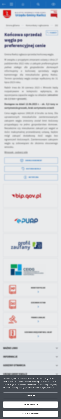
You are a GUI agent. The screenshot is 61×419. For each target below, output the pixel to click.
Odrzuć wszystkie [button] (30, 404)
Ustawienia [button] (30, 395)
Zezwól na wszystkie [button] (30, 413)
